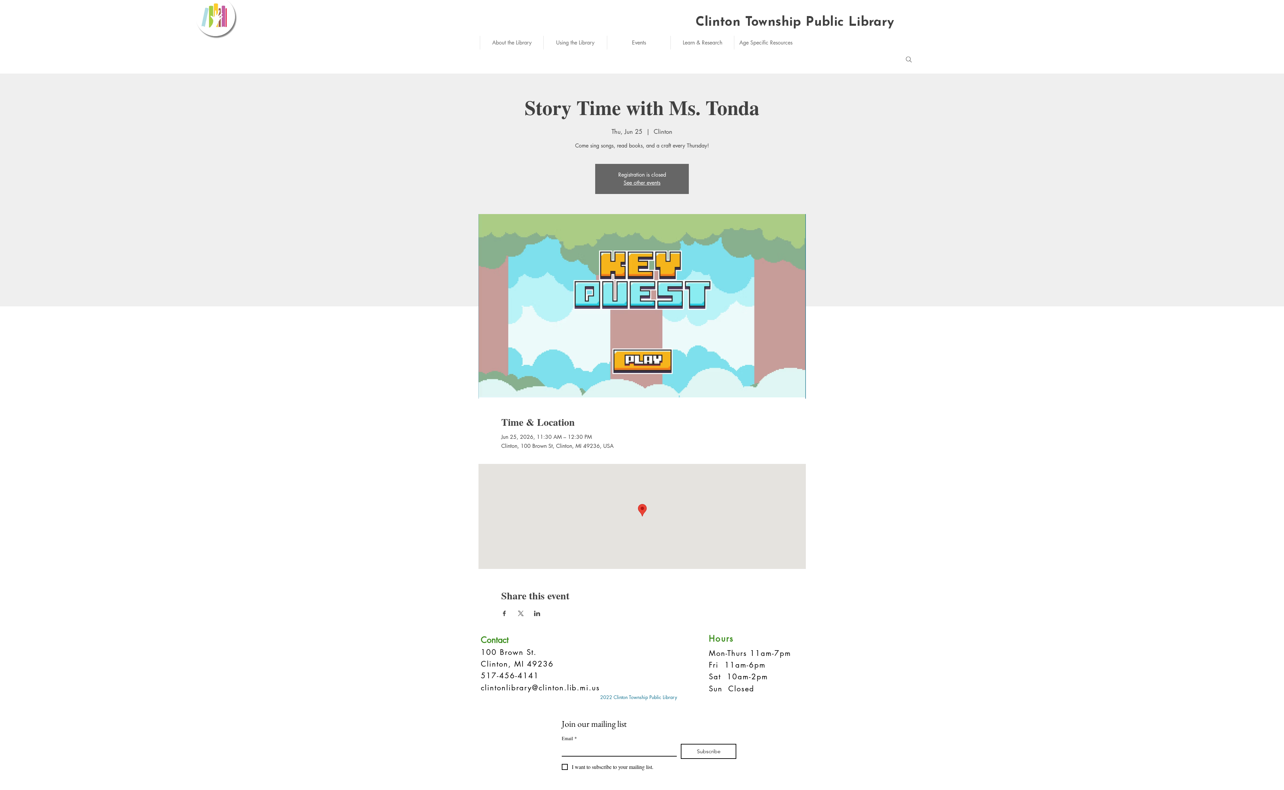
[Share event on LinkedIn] (537, 613)
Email (569, 738)
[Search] (909, 60)
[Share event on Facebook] (504, 613)
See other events (642, 182)
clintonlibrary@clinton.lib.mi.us (540, 687)
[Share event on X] (521, 613)
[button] (511, 43)
